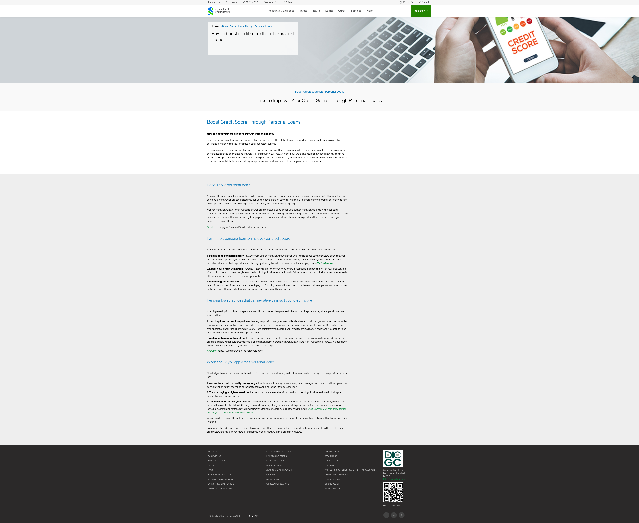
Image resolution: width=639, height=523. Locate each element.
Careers (270, 475)
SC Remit (289, 2)
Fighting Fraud (332, 451)
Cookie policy (332, 484)
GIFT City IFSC (250, 2)
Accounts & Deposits (281, 10)
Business (230, 2)
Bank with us (214, 456)
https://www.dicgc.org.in (395, 479)
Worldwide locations (277, 484)
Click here (212, 227)
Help (370, 10)
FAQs (210, 470)
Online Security (333, 479)
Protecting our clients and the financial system (351, 470)
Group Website (274, 479)
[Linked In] (394, 515)
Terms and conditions (336, 475)
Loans (329, 10)
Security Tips (332, 461)
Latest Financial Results (221, 484)
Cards (342, 10)
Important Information (220, 489)
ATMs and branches (218, 461)
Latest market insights (278, 451)
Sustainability (332, 465)
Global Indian (271, 2)
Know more (213, 351)
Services (356, 10)
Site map (253, 516)
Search (426, 2)
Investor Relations (276, 456)
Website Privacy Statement (222, 479)
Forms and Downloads (219, 475)
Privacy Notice (332, 489)
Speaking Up (331, 456)
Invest (303, 10)
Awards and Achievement (279, 470)
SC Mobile (408, 2)
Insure (316, 10)
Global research (275, 461)
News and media (274, 465)
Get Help (212, 465)
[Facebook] (386, 515)
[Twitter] (402, 515)
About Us (212, 451)
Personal (213, 2)
